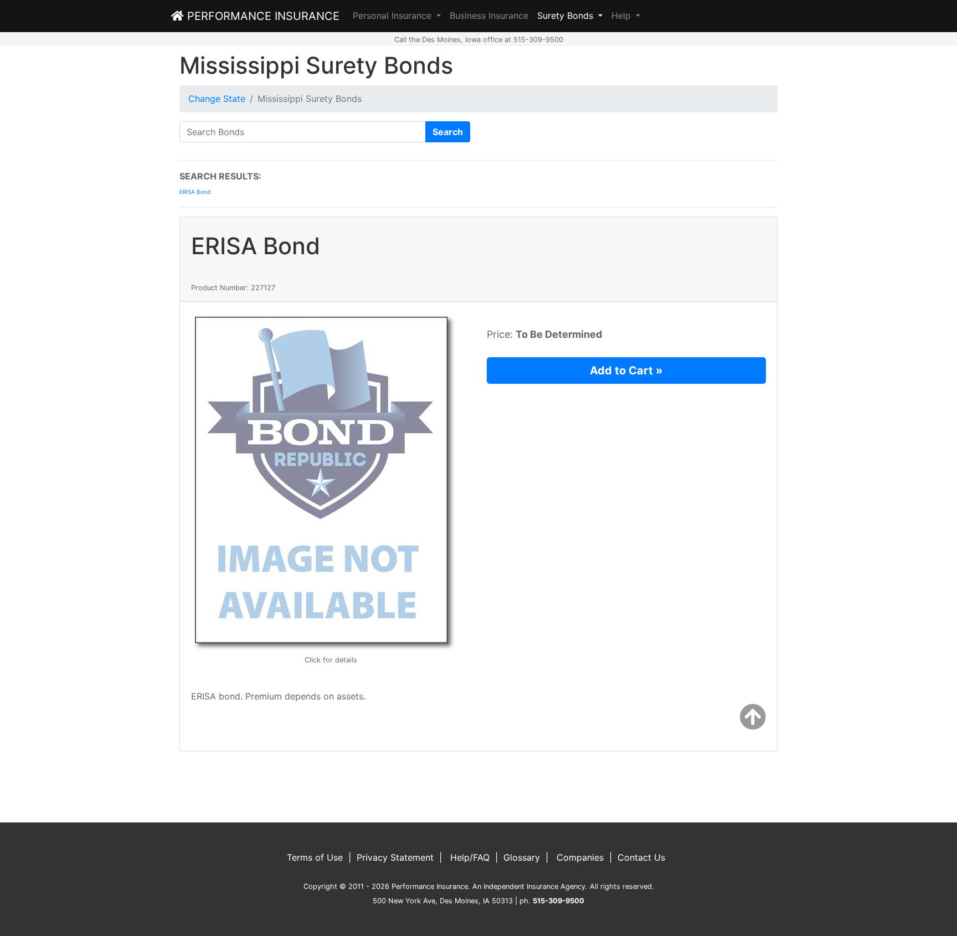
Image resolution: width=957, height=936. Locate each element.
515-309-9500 (558, 901)
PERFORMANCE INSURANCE (261, 16)
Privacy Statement (395, 857)
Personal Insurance (393, 15)
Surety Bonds (566, 15)
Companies (580, 857)
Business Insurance (489, 15)
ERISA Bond (194, 191)
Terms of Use (315, 857)
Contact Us (641, 857)
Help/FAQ (470, 857)
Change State (216, 98)
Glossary (521, 857)
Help (622, 15)
